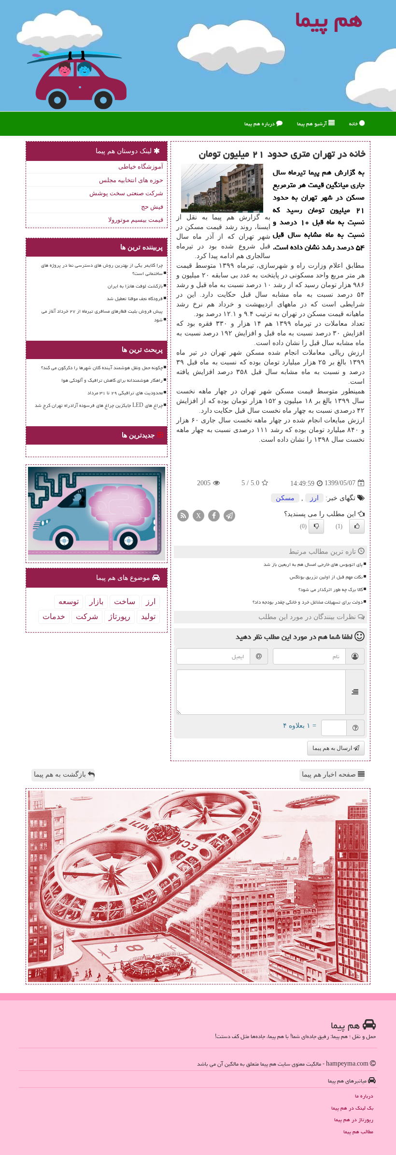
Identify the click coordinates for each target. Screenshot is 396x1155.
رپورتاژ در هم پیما (353, 1119)
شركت (87, 616)
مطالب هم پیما (358, 1131)
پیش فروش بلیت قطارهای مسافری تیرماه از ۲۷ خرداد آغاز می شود (102, 315)
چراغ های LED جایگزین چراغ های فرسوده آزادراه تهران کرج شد (99, 405)
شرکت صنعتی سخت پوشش (126, 193)
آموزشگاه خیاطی (140, 166)
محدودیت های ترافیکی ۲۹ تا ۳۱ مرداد (125, 393)
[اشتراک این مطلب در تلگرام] (229, 515)
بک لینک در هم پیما (352, 1108)
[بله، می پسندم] (357, 526)
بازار (96, 601)
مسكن (285, 498)
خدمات (53, 616)
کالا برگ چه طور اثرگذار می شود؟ (330, 589)
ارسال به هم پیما (333, 748)
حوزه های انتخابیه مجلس (131, 180)
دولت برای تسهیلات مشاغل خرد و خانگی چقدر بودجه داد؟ (308, 602)
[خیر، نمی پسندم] (316, 526)
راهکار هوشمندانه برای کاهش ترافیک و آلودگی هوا (112, 380)
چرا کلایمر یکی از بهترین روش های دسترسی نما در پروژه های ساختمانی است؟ (102, 269)
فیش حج (152, 206)
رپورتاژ (119, 616)
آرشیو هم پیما (312, 123)
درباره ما (364, 1096)
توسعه (68, 601)
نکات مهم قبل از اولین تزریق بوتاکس (326, 577)
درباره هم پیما (260, 123)
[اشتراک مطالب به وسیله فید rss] (183, 515)
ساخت (124, 601)
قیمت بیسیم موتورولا (135, 219)
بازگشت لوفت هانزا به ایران (135, 286)
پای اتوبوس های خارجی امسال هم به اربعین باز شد (313, 564)
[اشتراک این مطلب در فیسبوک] (214, 515)
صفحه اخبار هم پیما (330, 774)
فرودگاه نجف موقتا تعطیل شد (135, 298)
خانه (354, 123)
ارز (314, 498)
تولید (148, 616)
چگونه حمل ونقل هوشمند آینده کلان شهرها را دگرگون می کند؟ (102, 368)
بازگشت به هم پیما (61, 774)
